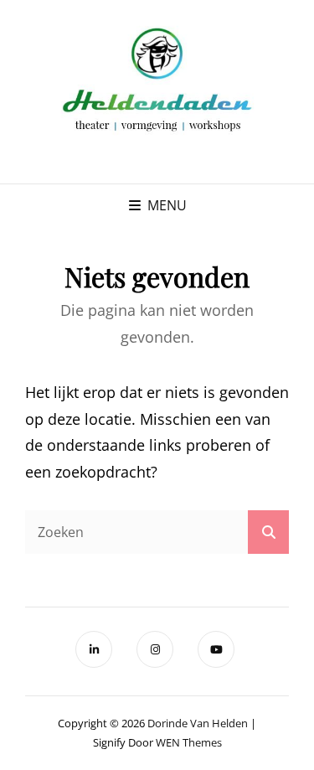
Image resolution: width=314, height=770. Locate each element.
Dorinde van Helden (197, 723)
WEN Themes (189, 742)
